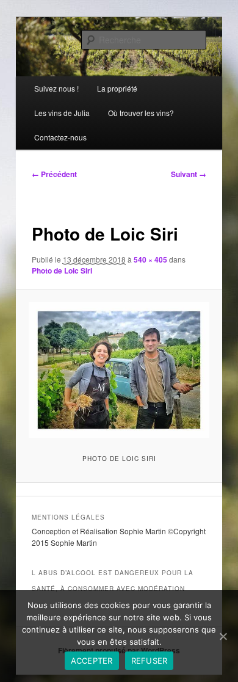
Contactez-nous (60, 137)
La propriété (117, 88)
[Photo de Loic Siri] (119, 370)
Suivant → (188, 174)
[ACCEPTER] (223, 636)
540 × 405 (150, 259)
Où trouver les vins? (141, 112)
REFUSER (149, 661)
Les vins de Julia (62, 112)
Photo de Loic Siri (62, 270)
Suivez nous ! (56, 88)
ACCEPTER (92, 661)
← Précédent (54, 174)
